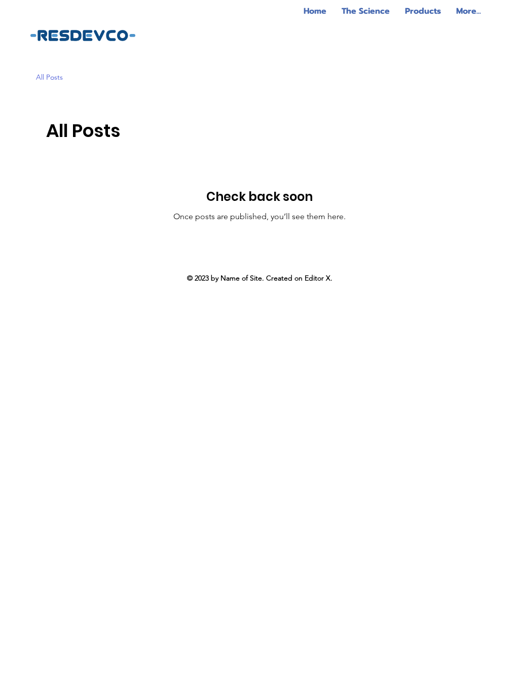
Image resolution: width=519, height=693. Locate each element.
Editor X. (318, 278)
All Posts (49, 77)
